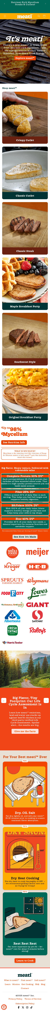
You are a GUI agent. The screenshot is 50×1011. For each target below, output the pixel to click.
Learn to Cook (25, 960)
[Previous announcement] (4, 3)
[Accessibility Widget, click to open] (4, 1007)
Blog (43, 984)
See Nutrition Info (14, 442)
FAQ (37, 984)
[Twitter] (23, 1007)
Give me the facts (25, 731)
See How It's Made (25, 536)
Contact (25, 988)
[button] (5, 16)
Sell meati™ (40, 980)
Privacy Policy (15, 999)
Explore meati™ (25, 58)
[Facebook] (18, 1007)
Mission (16, 984)
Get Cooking (27, 984)
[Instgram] (27, 1007)
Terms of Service (33, 999)
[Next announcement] (45, 3)
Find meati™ (27, 980)
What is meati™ (11, 980)
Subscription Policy (25, 1004)
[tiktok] (31, 1007)
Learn (8, 984)
